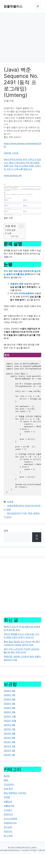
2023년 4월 (9, 742)
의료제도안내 (10, 823)
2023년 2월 (9, 750)
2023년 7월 (9, 729)
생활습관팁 (9, 806)
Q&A (6, 780)
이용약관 (41, 850)
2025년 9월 (9, 725)
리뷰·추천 (8, 788)
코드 (16, 236)
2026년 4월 (9, 708)
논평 (9, 233)
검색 (6, 530)
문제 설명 (11, 230)
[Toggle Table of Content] (20, 226)
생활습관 (8, 801)
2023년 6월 (9, 733)
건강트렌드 (9, 784)
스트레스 (8, 810)
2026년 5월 (9, 703)
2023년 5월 (9, 738)
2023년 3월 (9, 746)
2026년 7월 (9, 695)
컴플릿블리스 (13, 6)
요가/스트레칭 (10, 818)
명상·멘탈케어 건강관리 (15, 793)
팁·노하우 (8, 835)
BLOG (7, 776)
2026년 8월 (9, 691)
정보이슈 (8, 831)
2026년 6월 (9, 699)
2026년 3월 (9, 712)
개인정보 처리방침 (29, 850)
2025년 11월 (10, 716)
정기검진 (8, 827)
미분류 (10, 501)
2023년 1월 (9, 755)
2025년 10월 (10, 720)
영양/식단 (8, 814)
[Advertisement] (22, 36)
